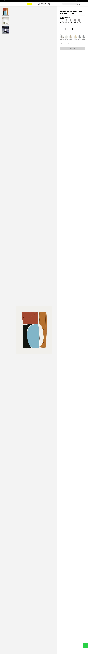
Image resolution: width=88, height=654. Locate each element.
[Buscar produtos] (77, 4)
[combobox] (70, 4)
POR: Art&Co (62, 9)
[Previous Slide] (30, 1)
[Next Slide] (54, 1)
